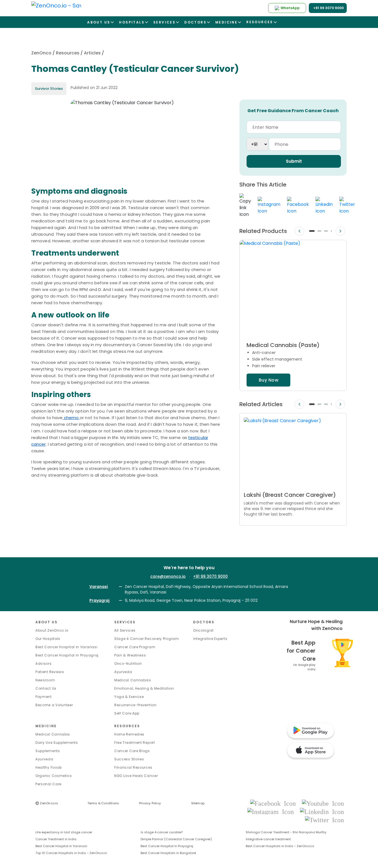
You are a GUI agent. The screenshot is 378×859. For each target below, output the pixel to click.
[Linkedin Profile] (322, 811)
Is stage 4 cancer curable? (162, 832)
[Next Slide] (340, 231)
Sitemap (198, 803)
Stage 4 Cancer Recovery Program (146, 638)
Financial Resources (133, 767)
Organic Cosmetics (53, 775)
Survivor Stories (49, 88)
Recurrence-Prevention (135, 705)
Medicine (46, 726)
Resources (67, 53)
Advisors (43, 663)
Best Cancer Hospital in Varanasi (66, 647)
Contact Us (45, 688)
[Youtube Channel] (323, 803)
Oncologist (203, 630)
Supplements (47, 750)
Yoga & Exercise (129, 696)
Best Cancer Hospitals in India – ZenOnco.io (280, 846)
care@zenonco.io (168, 576)
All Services (124, 630)
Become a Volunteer (54, 705)
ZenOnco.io (46, 803)
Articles (92, 53)
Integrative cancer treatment (268, 839)
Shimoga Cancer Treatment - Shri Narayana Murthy (286, 832)
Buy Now (268, 380)
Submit (294, 161)
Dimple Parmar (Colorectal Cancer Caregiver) (176, 839)
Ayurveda (123, 671)
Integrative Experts (210, 638)
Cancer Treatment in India (55, 839)
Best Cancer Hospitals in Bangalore (168, 853)
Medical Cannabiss (132, 680)
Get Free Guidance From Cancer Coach (293, 110)
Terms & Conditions (103, 803)
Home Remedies (129, 734)
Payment (43, 696)
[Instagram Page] (272, 811)
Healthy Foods (48, 767)
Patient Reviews (49, 671)
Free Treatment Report (134, 742)
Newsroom (45, 680)
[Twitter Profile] (324, 819)
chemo (71, 418)
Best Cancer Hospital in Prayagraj (67, 655)
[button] (312, 231)
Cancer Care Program (134, 647)
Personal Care (48, 784)
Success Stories (129, 759)
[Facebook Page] (274, 803)
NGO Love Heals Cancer (136, 775)
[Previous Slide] (299, 231)
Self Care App (126, 713)
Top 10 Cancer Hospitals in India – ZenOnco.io (71, 853)
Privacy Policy (150, 803)
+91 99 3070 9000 (210, 576)
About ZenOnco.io (51, 630)
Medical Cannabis (52, 734)
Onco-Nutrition (128, 663)
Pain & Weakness (130, 655)
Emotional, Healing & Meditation (144, 688)
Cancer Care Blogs (132, 750)
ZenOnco (41, 53)
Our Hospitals (47, 638)
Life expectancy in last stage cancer (63, 832)
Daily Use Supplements (56, 742)
